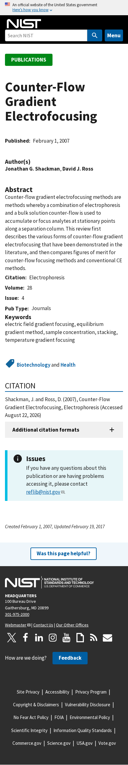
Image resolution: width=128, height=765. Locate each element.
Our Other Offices (72, 625)
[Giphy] (80, 637)
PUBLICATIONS (28, 59)
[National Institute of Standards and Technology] (49, 582)
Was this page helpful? (63, 553)
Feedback (70, 657)
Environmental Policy (90, 717)
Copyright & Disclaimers (36, 705)
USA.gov (84, 743)
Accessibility (57, 692)
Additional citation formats (45, 429)
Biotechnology (33, 364)
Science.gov (59, 743)
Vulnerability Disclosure (87, 705)
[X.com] (12, 637)
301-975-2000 (17, 614)
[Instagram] (53, 637)
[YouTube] (66, 637)
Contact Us (43, 625)
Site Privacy (28, 692)
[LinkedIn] (39, 637)
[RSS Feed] (94, 637)
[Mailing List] (107, 637)
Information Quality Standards (82, 730)
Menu (114, 35)
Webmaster (15, 625)
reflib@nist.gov (43, 491)
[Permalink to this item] (33, 161)
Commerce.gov (26, 743)
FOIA (59, 717)
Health (68, 364)
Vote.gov (107, 743)
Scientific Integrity (29, 730)
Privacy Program (91, 692)
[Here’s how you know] (64, 7)
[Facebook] (25, 637)
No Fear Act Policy (30, 717)
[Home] (24, 24)
